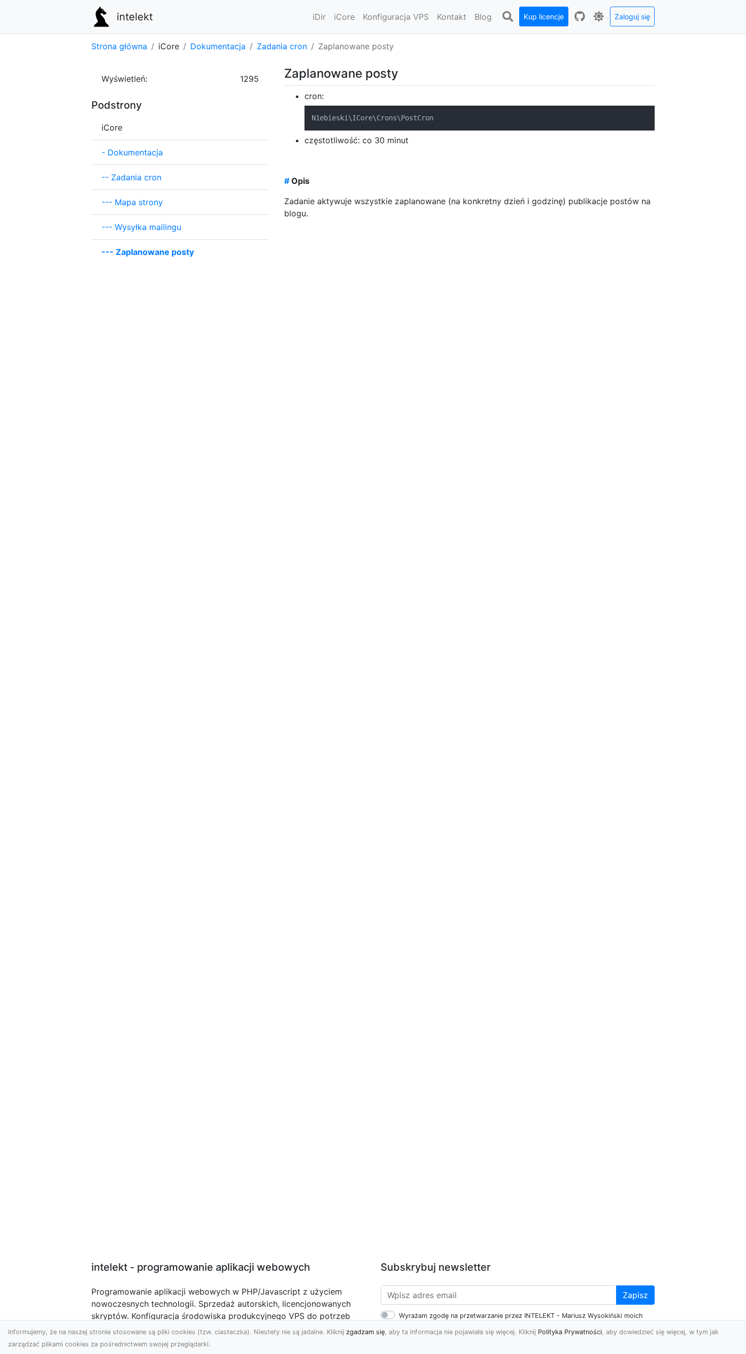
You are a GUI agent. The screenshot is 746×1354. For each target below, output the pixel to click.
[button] (319, 17)
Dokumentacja (218, 46)
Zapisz (635, 1295)
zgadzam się (365, 1332)
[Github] (579, 17)
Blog (483, 17)
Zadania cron (282, 46)
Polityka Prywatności (570, 1332)
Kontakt (451, 17)
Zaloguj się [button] (632, 16)
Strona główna (119, 46)
